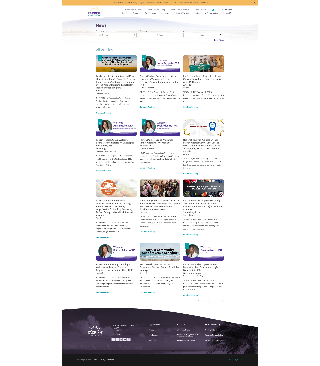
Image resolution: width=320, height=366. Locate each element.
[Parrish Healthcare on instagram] (128, 339)
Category (143, 31)
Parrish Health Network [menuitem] (180, 10)
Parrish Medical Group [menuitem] (156, 10)
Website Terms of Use (213, 340)
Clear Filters (219, 40)
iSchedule (181, 325)
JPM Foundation (183, 330)
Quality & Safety (211, 330)
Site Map (110, 360)
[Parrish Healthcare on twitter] (117, 339)
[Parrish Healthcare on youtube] (124, 339)
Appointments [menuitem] (200, 10)
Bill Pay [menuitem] (125, 13)
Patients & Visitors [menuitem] (181, 13)
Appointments (155, 325)
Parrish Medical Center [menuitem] (133, 10)
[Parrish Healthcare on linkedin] (121, 339)
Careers (152, 330)
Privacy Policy (99, 360)
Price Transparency (212, 325)
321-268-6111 (226, 10)
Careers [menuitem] (136, 13)
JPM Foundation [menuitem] (211, 13)
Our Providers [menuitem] (150, 13)
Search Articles (102, 31)
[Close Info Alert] (254, 2)
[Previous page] (198, 301)
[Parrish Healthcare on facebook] (113, 339)
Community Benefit (157, 340)
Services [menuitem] (197, 13)
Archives (186, 31)
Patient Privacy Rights (186, 340)
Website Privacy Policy (214, 335)
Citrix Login (153, 335)
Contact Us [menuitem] (227, 13)
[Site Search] (213, 10)
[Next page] (223, 301)
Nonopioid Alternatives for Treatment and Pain (187, 335)
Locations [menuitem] (165, 13)
